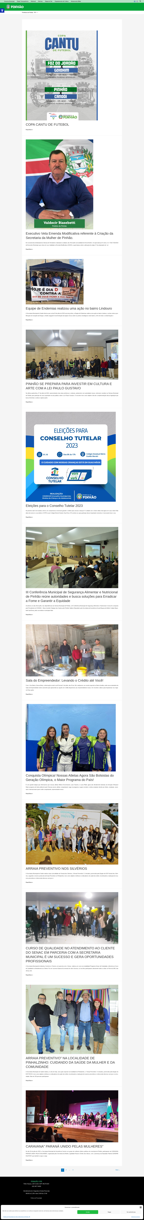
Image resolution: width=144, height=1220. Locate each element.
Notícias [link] (40, 1)
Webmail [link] (33, 1)
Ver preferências (131, 1212)
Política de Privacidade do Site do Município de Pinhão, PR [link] (16, 1216)
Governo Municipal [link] (9, 1)
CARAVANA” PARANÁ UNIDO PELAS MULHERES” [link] (64, 1146)
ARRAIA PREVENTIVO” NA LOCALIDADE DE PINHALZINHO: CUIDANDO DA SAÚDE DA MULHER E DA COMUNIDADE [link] (70, 1062)
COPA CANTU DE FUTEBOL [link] (47, 124)
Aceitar (88, 1212)
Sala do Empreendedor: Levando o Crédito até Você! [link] (64, 680)
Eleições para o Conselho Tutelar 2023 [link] (54, 506)
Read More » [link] (29, 130)
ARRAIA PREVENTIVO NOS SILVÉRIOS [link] (56, 868)
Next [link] (118, 1170)
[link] (2, 10)
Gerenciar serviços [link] (135, 1216)
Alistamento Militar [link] (76, 1)
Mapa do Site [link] (48, 1)
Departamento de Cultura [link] (61, 1)
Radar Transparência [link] (22, 1)
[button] (141, 1207)
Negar (109, 1212)
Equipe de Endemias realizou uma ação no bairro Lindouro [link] (69, 308)
